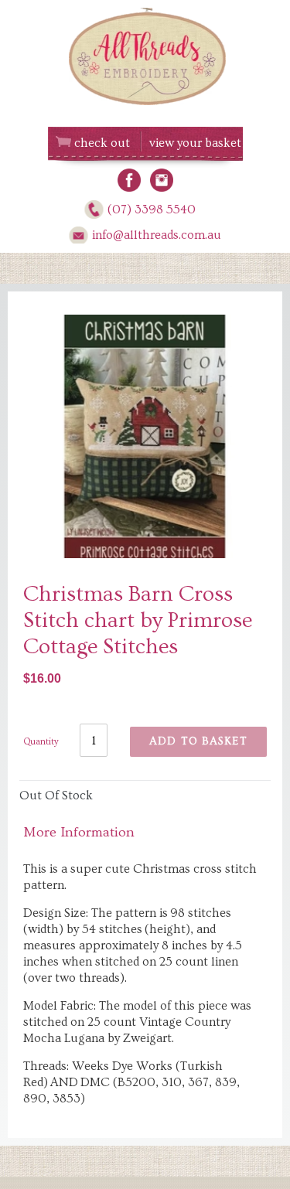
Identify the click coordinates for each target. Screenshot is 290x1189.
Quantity (41, 742)
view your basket (195, 143)
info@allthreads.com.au (156, 235)
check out (102, 143)
